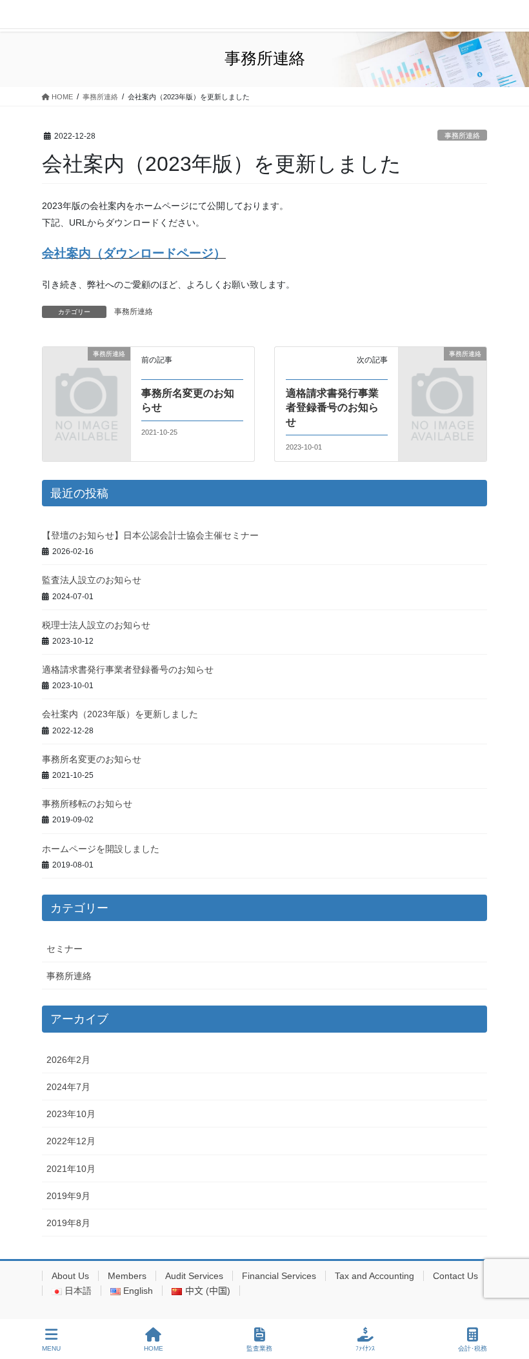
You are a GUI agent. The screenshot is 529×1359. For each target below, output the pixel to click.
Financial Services (279, 1276)
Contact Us (455, 1276)
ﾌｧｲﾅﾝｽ (365, 1348)
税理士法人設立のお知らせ (96, 625)
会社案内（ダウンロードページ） (134, 253)
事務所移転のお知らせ (87, 804)
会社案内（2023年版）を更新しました (120, 714)
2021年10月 (70, 1169)
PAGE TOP (509, 1301)
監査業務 (259, 1348)
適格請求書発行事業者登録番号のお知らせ (332, 408)
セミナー (64, 949)
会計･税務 (472, 1348)
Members (127, 1276)
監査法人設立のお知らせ (91, 580)
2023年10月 (70, 1114)
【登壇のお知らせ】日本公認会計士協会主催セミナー (150, 535)
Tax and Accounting (374, 1276)
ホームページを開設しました (100, 849)
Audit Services (194, 1276)
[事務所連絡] (86, 373)
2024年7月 (68, 1087)
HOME (153, 1348)
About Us (70, 1276)
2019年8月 (68, 1223)
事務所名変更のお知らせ (91, 759)
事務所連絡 (462, 135)
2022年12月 (70, 1141)
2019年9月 (68, 1196)
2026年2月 (68, 1060)
